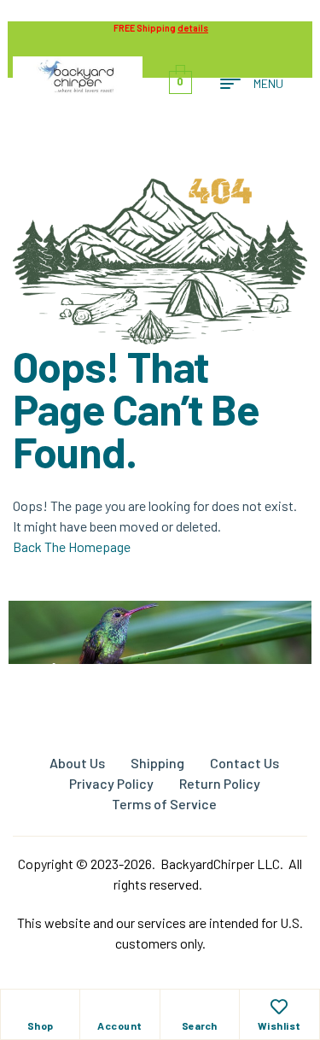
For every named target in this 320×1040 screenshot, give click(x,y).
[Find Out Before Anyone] (160, 624)
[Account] (119, 1006)
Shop (40, 1025)
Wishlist (279, 1025)
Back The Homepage (72, 546)
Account (120, 1025)
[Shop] (40, 1006)
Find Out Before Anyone (160, 671)
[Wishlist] (279, 1006)
